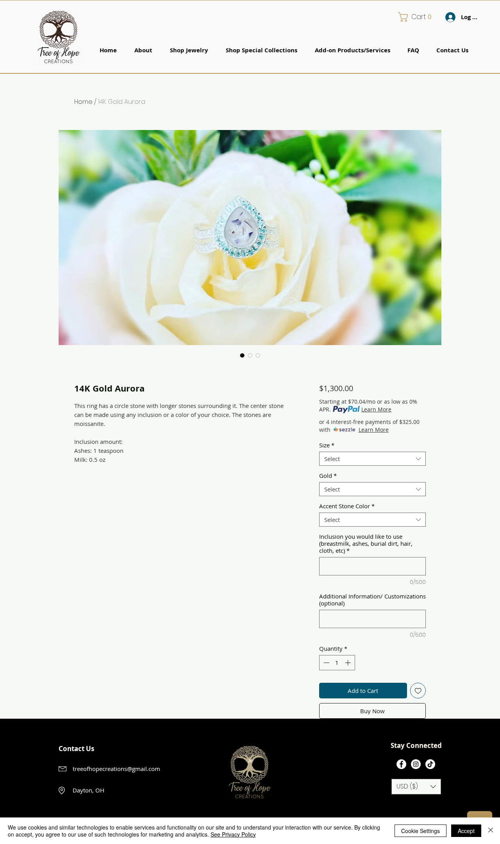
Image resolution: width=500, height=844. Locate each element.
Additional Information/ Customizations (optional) (372, 600)
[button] (417, 17)
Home (83, 101)
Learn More (376, 409)
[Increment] (348, 662)
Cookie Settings (420, 831)
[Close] (490, 831)
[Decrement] (325, 662)
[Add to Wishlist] (418, 691)
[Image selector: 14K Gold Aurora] (242, 355)
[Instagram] (416, 764)
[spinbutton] (336, 662)
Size (326, 445)
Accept (466, 831)
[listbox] (416, 786)
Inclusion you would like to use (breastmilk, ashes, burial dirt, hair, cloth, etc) (365, 543)
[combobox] (372, 459)
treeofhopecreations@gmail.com (116, 769)
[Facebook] (401, 764)
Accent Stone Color (347, 505)
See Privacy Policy (233, 834)
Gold (328, 475)
